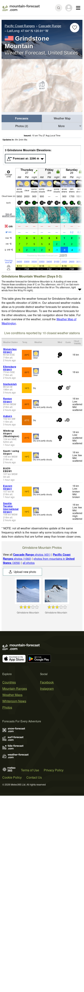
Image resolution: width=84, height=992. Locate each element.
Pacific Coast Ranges (20, 26)
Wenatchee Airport (10, 350)
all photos (29, 563)
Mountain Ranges (14, 688)
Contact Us (34, 777)
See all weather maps (8, 215)
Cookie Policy (12, 777)
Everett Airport (7, 487)
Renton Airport (7, 400)
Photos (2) (21, 126)
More (61, 126)
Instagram (47, 688)
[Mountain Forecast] (21, 8)
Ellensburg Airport (9, 368)
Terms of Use (30, 770)
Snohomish (10, 384)
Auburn (7, 416)
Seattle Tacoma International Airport (11, 507)
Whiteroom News (14, 701)
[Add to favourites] (74, 27)
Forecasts (21, 118)
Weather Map (62, 118)
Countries (9, 682)
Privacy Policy (53, 770)
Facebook (47, 682)
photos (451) (32, 554)
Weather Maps (12, 695)
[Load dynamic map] (42, 85)
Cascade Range (49, 26)
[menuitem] (22, 118)
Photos (7, 707)
